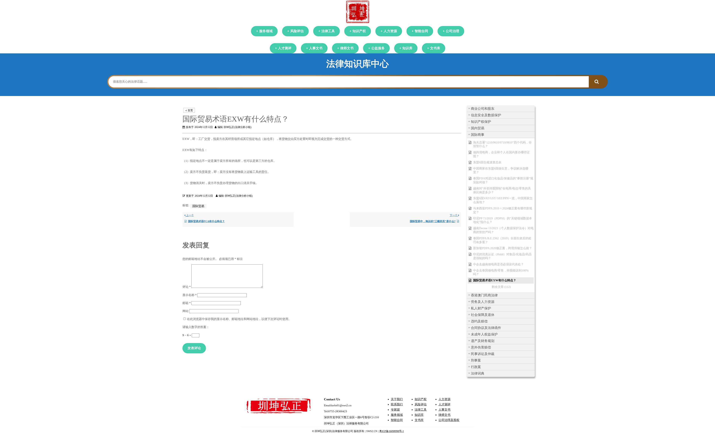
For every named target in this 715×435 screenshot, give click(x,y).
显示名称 (189, 295)
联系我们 (397, 404)
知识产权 (359, 31)
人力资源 (390, 31)
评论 (186, 286)
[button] (501, 108)
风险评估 (297, 31)
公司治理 (452, 31)
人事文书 (315, 48)
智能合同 (421, 31)
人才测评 (284, 48)
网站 (185, 311)
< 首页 (189, 110)
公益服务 (378, 48)
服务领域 (266, 31)
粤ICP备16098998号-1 (391, 431)
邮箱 (186, 303)
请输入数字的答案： (195, 327)
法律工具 (328, 31)
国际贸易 (198, 206)
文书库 (435, 48)
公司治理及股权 (448, 420)
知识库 (407, 48)
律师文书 (347, 48)
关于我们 (397, 399)
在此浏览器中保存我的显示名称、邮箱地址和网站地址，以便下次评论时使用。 (239, 319)
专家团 (395, 409)
